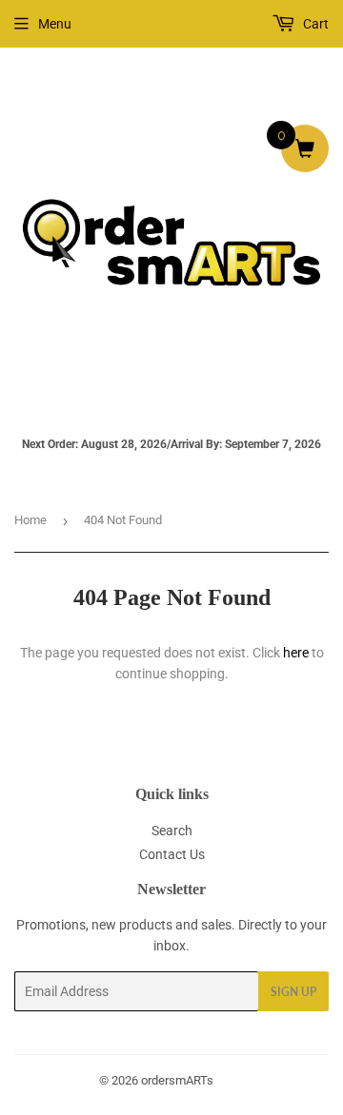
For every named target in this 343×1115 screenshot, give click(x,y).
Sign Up (293, 992)
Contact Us (172, 854)
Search (171, 830)
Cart (314, 23)
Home (30, 520)
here (296, 652)
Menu (54, 23)
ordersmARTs (177, 1080)
